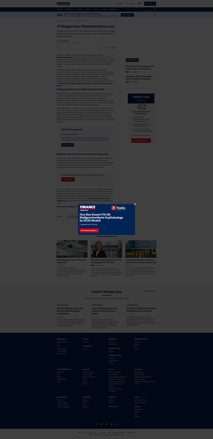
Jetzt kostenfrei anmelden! (88, 230)
